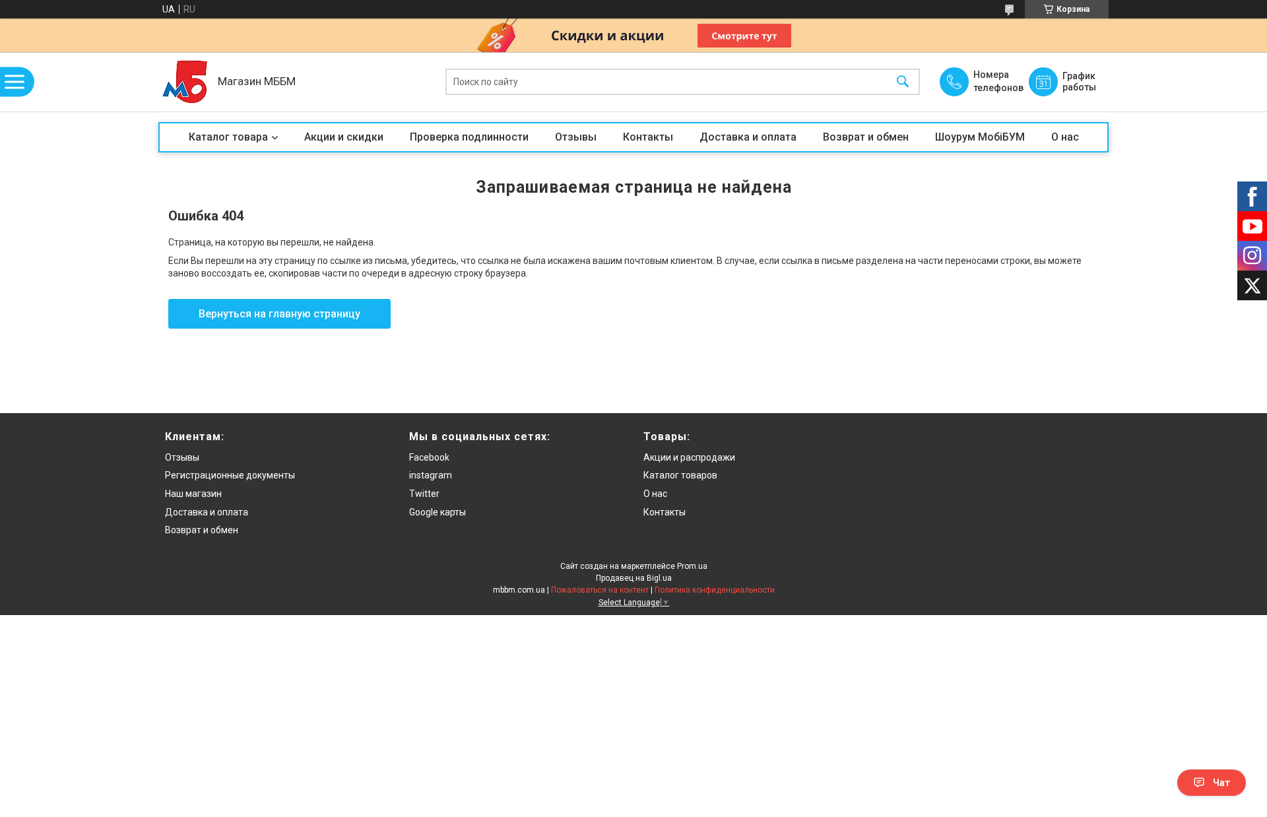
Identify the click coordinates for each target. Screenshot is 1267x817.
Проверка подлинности (469, 137)
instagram (430, 475)
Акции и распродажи (689, 457)
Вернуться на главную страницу (279, 314)
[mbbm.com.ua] (185, 82)
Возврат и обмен (866, 137)
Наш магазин (193, 493)
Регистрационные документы (230, 475)
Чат (1221, 782)
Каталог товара (228, 137)
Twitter (424, 493)
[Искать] (903, 82)
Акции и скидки (343, 137)
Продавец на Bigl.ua (634, 578)
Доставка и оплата (747, 137)
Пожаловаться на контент (600, 590)
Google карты (437, 512)
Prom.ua (692, 566)
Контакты (648, 137)
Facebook (429, 457)
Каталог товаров (680, 475)
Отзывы (576, 137)
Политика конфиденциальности (715, 590)
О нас (1065, 137)
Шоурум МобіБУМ (980, 137)
